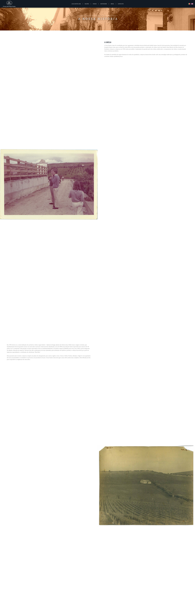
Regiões (87, 3)
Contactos (121, 3)
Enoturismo (103, 3)
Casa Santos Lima (76, 3)
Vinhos (95, 3)
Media (112, 3)
